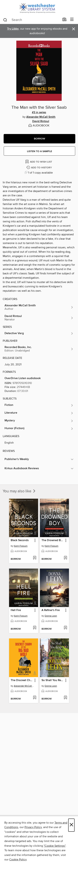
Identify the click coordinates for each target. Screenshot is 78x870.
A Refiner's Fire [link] (51, 610)
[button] (39, 138)
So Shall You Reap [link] (53, 680)
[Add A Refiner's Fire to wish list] (65, 628)
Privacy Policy (33, 827)
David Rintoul (40, 121)
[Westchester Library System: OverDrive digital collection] (39, 8)
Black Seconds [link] (20, 540)
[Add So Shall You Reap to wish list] (65, 698)
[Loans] (64, 20)
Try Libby (13, 29)
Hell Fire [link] (16, 610)
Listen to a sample (39, 151)
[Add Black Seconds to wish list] (34, 558)
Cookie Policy (17, 859)
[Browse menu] (72, 19)
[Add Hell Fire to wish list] (34, 628)
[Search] (5, 20)
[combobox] (31, 20)
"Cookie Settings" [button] (54, 846)
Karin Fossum (21, 546)
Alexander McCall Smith (41, 117)
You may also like (17, 491)
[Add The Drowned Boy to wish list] (65, 558)
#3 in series (39, 112)
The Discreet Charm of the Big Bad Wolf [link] (22, 680)
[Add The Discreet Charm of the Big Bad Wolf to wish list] (34, 698)
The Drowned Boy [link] (53, 540)
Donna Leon (51, 615)
